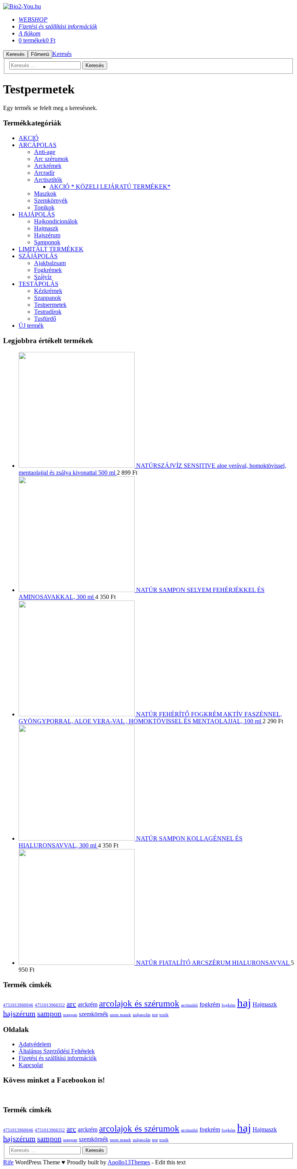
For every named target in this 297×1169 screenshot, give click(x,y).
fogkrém (210, 1004)
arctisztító (189, 1005)
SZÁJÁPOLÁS (38, 256)
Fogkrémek (48, 270)
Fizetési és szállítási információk (58, 1058)
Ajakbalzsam (50, 263)
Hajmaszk (46, 228)
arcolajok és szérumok (139, 1003)
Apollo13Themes (129, 1162)
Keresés (62, 54)
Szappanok (47, 297)
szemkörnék (93, 1014)
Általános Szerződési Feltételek (57, 1051)
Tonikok (44, 207)
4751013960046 (18, 1005)
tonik (164, 1015)
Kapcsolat (31, 1065)
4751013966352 (50, 1005)
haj (244, 1002)
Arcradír (44, 172)
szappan (70, 1015)
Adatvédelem (35, 1044)
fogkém (229, 1005)
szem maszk (120, 1015)
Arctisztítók (48, 179)
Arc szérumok (51, 159)
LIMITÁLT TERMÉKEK (51, 249)
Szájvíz (43, 277)
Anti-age (44, 152)
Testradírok (47, 311)
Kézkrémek (48, 291)
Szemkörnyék (51, 200)
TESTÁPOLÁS (38, 284)
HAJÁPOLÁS (37, 214)
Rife (8, 1162)
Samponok (47, 242)
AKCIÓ (29, 138)
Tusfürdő (45, 318)
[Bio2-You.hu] (22, 6)
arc (71, 1004)
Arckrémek (47, 165)
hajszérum (19, 1013)
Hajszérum (47, 235)
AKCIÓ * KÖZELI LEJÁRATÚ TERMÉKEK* (110, 186)
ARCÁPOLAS (37, 145)
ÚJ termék (31, 325)
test (155, 1015)
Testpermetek (50, 304)
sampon (49, 1013)
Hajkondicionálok (56, 221)
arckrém (87, 1004)
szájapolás (141, 1015)
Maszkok (45, 193)
